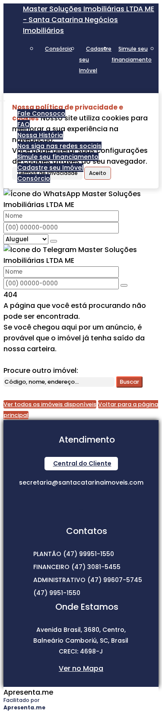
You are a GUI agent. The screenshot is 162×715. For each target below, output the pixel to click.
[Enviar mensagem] (53, 241)
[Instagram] (81, 501)
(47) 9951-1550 (56, 593)
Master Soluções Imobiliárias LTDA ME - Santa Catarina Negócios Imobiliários (88, 20)
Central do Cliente (82, 463)
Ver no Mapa (81, 668)
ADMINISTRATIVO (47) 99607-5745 (87, 580)
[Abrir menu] (2, 99)
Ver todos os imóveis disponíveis (49, 404)
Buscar (129, 382)
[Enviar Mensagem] (124, 285)
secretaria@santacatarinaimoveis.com (81, 482)
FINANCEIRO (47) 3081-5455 (77, 567)
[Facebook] (81, 516)
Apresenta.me (28, 692)
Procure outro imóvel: (40, 370)
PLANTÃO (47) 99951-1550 (73, 554)
